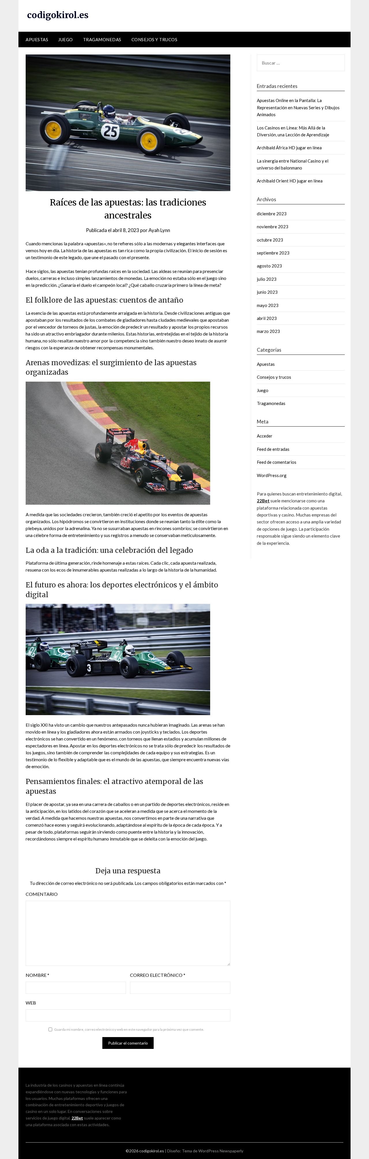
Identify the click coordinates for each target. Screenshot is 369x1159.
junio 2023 (267, 292)
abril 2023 (267, 318)
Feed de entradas (273, 449)
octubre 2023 (270, 239)
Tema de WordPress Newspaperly (212, 1150)
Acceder (264, 435)
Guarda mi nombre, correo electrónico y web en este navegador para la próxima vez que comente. (129, 1029)
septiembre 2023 (273, 252)
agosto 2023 (269, 265)
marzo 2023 (268, 331)
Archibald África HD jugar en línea (289, 147)
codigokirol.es (58, 15)
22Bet (263, 500)
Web (31, 1002)
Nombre (37, 975)
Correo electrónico (157, 975)
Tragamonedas (102, 39)
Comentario (42, 894)
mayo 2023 (267, 305)
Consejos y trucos (154, 39)
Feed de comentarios (276, 462)
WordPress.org (272, 475)
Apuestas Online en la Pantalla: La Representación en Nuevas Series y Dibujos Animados (298, 107)
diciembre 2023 (272, 213)
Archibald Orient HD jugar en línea (290, 180)
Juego (65, 39)
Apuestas (37, 39)
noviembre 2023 (272, 226)
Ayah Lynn (159, 230)
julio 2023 (266, 279)
